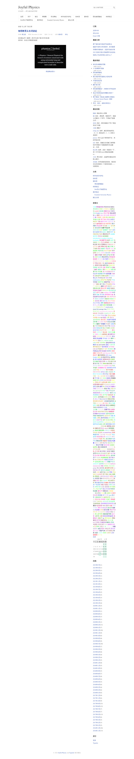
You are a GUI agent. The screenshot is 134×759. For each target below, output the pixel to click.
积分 (108, 226)
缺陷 (107, 355)
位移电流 (104, 334)
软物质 (112, 359)
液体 (111, 393)
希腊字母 (96, 434)
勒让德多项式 (110, 217)
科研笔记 (109, 17)
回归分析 (98, 499)
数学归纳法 (104, 418)
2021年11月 (96, 581)
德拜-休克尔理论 (108, 420)
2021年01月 (96, 603)
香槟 (103, 391)
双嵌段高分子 (100, 307)
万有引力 (107, 209)
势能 (111, 228)
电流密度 (99, 505)
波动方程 (96, 330)
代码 (110, 292)
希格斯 (103, 499)
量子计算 (105, 495)
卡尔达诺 (108, 434)
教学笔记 (40, 20)
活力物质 (96, 361)
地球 (105, 349)
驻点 (102, 428)
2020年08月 (96, 614)
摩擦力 (101, 209)
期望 (108, 338)
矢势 (104, 424)
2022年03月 (96, 576)
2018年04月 (96, 684)
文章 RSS (96, 30)
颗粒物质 (106, 476)
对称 (111, 416)
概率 (112, 338)
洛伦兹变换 (101, 512)
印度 (110, 278)
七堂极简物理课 (109, 401)
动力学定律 (107, 380)
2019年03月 (96, 655)
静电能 (106, 242)
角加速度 (107, 384)
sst (95, 215)
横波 (111, 512)
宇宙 (113, 280)
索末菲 (109, 286)
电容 (100, 234)
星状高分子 (106, 234)
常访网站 (54, 17)
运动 (97, 386)
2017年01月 (96, 725)
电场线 (109, 441)
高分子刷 (106, 213)
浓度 (97, 343)
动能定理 (107, 528)
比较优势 (107, 253)
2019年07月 (96, 644)
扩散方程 (108, 386)
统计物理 (105, 259)
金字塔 (101, 464)
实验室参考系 (107, 514)
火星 (101, 516)
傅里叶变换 (98, 265)
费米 (113, 518)
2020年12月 (96, 606)
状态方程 (107, 464)
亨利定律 (112, 391)
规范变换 (109, 424)
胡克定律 (99, 328)
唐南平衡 (99, 420)
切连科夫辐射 (97, 290)
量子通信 (103, 284)
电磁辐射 (110, 395)
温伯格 (101, 211)
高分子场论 (111, 301)
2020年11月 (96, 608)
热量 (96, 334)
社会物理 (99, 474)
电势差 (109, 280)
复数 (104, 255)
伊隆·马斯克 (104, 485)
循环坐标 (103, 405)
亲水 (97, 480)
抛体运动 (105, 290)
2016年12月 (96, 728)
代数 (110, 374)
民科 (97, 526)
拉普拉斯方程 (99, 462)
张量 (114, 526)
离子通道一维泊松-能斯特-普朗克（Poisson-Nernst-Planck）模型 (104, 98)
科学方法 (105, 265)
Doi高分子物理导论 (26, 20)
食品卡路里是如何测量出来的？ (103, 93)
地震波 (111, 476)
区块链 (100, 495)
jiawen (95, 138)
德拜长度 (96, 424)
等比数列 (111, 361)
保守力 (98, 292)
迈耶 (112, 533)
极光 (107, 372)
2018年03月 (96, 687)
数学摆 (97, 363)
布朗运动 (109, 526)
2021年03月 (96, 600)
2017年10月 (96, 701)
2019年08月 (96, 641)
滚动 (105, 524)
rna (94, 510)
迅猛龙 (106, 299)
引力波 (105, 226)
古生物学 (101, 299)
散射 (113, 432)
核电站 (103, 372)
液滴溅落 (111, 428)
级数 (104, 305)
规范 (113, 424)
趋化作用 (109, 343)
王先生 (95, 162)
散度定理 (108, 437)
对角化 (106, 466)
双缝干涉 (109, 267)
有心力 (95, 278)
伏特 (101, 443)
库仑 (104, 439)
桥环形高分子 (97, 347)
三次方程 (102, 434)
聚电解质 (112, 276)
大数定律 (98, 497)
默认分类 (71, 20)
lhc (114, 370)
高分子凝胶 (107, 251)
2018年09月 (96, 671)
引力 (102, 242)
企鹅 (94, 370)
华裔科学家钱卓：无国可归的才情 (104, 49)
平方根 (97, 378)
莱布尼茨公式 (107, 478)
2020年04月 (96, 619)
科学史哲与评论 (66, 17)
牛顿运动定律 (102, 399)
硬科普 (86, 17)
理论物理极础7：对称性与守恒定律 (104, 89)
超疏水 (104, 232)
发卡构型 (111, 347)
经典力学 (96, 380)
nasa (110, 495)
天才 (105, 322)
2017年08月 (96, 706)
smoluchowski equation (106, 311)
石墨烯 (108, 533)
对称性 (112, 211)
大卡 (99, 334)
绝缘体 (105, 441)
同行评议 (105, 374)
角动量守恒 (103, 240)
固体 (112, 353)
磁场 (100, 424)
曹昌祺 (113, 528)
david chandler (105, 393)
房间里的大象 (108, 294)
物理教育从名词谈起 (27, 30)
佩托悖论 (104, 520)
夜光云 (108, 430)
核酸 (113, 508)
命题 (104, 317)
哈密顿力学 (101, 274)
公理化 (98, 418)
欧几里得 (101, 322)
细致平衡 (107, 282)
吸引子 (100, 491)
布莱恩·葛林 (99, 478)
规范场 (109, 426)
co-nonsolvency (107, 432)
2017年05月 (96, 714)
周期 (101, 363)
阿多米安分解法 (109, 207)
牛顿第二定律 (101, 217)
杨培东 (103, 470)
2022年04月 (96, 573)
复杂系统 (98, 493)
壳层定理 (99, 353)
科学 (113, 251)
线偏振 (108, 324)
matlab (97, 211)
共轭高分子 (107, 313)
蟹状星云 (104, 320)
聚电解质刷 (100, 207)
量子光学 (96, 531)
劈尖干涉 (113, 510)
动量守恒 (107, 409)
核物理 (95, 535)
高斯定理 (110, 221)
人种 (101, 476)
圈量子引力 (111, 462)
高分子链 (107, 326)
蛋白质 (109, 508)
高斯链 (95, 267)
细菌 (96, 257)
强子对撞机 (109, 370)
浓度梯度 (102, 343)
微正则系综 (101, 355)
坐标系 (113, 382)
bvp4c (98, 213)
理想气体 (102, 531)
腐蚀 (100, 395)
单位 (96, 399)
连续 (94, 386)
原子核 (100, 535)
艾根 (101, 510)
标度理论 (108, 224)
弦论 (108, 219)
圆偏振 (103, 324)
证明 (94, 253)
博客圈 (44, 17)
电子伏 (105, 443)
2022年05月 (96, 570)
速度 (106, 263)
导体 (99, 242)
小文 (94, 157)
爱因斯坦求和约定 (99, 261)
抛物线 (108, 378)
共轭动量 (101, 409)
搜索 (114, 7)
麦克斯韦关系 (109, 468)
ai (93, 526)
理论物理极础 (97, 17)
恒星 (104, 533)
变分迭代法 (112, 290)
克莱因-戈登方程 (98, 524)
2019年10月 (96, 636)
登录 (94, 740)
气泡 (107, 391)
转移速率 (110, 449)
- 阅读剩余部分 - (50, 71)
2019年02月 (96, 657)
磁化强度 (109, 363)
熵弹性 (109, 351)
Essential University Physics (55, 20)
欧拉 (94, 324)
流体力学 (112, 265)
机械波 (108, 512)
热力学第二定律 (105, 451)
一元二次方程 (100, 376)
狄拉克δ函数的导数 (99, 64)
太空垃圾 (101, 397)
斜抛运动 (110, 244)
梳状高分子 (111, 443)
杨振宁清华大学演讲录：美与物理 (104, 47)
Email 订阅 (96, 36)
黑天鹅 (102, 294)
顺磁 (104, 363)
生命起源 (104, 508)
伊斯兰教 (98, 487)
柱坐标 (100, 432)
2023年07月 (96, 565)
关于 (29, 17)
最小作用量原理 (108, 271)
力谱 (96, 326)
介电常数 (110, 447)
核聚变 (95, 528)
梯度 (98, 215)
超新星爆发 (96, 320)
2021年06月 (96, 592)
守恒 (96, 263)
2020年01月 (96, 627)
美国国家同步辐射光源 (104, 295)
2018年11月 (96, 665)
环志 (97, 370)
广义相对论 (96, 286)
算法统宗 (104, 453)
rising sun (96, 131)
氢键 (96, 430)
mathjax (106, 292)
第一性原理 (96, 485)
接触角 (105, 480)
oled (99, 317)
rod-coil (95, 349)
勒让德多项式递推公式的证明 (102, 77)
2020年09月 (96, 611)
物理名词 (107, 303)
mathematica (96, 280)
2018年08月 (96, 674)
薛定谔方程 (103, 330)
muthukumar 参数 (109, 422)
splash (106, 428)
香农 (102, 528)
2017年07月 (96, 709)
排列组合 (112, 259)
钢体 (99, 508)
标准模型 (105, 236)
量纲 (94, 520)
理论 (108, 388)
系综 (112, 522)
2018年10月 (96, 668)
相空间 (95, 236)
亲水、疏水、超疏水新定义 (102, 103)
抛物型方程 (111, 524)
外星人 (102, 526)
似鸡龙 (97, 301)
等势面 (95, 282)
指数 (113, 374)
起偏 (112, 324)
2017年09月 (96, 703)
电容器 (111, 242)
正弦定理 (112, 501)
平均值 (105, 338)
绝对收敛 (109, 305)
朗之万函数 (106, 328)
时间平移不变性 (103, 411)
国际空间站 (96, 372)
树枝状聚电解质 (108, 516)
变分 (104, 269)
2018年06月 (96, 679)
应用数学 (96, 414)
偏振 (96, 255)
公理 (107, 317)
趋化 (107, 345)
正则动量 (104, 426)
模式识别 (103, 370)
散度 (100, 230)
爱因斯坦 (96, 209)
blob (94, 445)
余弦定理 (105, 501)
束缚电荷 (99, 332)
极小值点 (105, 403)
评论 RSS (96, 33)
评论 (66, 34)
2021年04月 (96, 598)
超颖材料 (96, 464)
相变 (108, 232)
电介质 (110, 255)
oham (113, 286)
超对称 (113, 455)
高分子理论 (96, 303)
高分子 (108, 248)
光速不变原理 (111, 320)
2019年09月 (96, 638)
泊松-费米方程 (102, 246)
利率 (109, 382)
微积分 (108, 522)
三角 (103, 263)
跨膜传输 (101, 251)
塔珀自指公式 (100, 437)
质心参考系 (98, 514)
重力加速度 (103, 351)
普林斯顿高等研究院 (107, 503)
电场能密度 (104, 457)
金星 (99, 528)
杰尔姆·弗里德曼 (100, 455)
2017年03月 (96, 720)
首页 (21, 17)
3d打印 (97, 516)
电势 (110, 230)
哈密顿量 (108, 274)
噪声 (100, 489)
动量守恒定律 (105, 228)
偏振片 (98, 324)
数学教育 (105, 347)
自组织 (108, 493)
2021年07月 (96, 589)
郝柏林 (108, 470)
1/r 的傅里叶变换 (98, 68)
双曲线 (113, 378)
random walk (108, 365)
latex (101, 213)
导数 (99, 221)
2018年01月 (96, 693)
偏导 (108, 453)
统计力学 (102, 361)
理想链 (100, 236)
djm (102, 292)
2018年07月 (96, 676)
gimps (95, 468)
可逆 (96, 382)
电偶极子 (105, 230)
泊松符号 (107, 416)
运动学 (112, 384)
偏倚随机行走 (100, 224)
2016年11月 (96, 731)
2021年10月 (96, 584)
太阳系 (100, 533)
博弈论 (112, 317)
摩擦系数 (108, 336)
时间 (105, 462)
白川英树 (98, 315)
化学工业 (103, 472)
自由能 (112, 234)
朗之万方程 (106, 489)
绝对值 (108, 376)
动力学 (100, 267)
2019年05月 (96, 649)
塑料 (102, 303)
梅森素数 (112, 466)
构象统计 (101, 349)
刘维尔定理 (104, 276)
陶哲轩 (95, 221)
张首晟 (95, 495)
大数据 (111, 491)
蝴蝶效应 (105, 491)
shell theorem (107, 353)
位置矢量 (96, 384)
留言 (36, 17)
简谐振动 (111, 349)
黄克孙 (100, 259)
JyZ (94, 143)
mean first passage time (100, 309)
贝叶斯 (95, 322)
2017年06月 (96, 712)
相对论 (98, 253)
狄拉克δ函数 (111, 322)
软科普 (77, 17)
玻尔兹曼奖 (98, 359)
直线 (104, 378)
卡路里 (109, 332)
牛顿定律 (103, 522)
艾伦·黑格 (104, 315)
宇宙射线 (109, 284)
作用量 (100, 271)
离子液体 (104, 219)
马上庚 (97, 305)
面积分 (97, 443)
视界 (107, 505)
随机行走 (107, 211)
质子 (94, 457)
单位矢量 (110, 520)
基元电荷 (109, 439)
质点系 (108, 269)
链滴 (99, 257)
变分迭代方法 (99, 483)
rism (114, 393)
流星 (96, 533)
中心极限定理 (105, 497)
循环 (99, 382)
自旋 (112, 248)
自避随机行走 (102, 368)
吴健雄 (106, 483)
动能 (97, 405)
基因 (102, 286)
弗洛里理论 (105, 257)
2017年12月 (96, 695)
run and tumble (100, 345)
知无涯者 (98, 228)
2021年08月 (96, 587)
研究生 (108, 455)
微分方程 (110, 246)
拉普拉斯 (104, 382)
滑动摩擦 (99, 338)
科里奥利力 (100, 407)
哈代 (108, 240)
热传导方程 (100, 388)
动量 (107, 472)
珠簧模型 (96, 395)
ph (93, 430)
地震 (105, 286)
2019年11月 (96, 633)
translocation (109, 307)
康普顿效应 (108, 518)
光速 (110, 505)
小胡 (94, 128)
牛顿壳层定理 (97, 81)
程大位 (98, 453)
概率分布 (101, 365)
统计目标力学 (99, 460)
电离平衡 (101, 282)
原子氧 (105, 395)
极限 (101, 386)
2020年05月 (96, 617)
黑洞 (110, 472)
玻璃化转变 (106, 359)
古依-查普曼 (105, 487)
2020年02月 (96, 625)
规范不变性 (96, 426)
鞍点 (110, 403)
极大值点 (99, 403)
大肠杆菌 (112, 345)
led (101, 317)
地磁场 (111, 372)
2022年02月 (96, 579)
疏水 (101, 480)
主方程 (97, 451)
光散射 (112, 430)
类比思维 (112, 483)
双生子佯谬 (99, 445)
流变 (94, 472)
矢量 (94, 207)
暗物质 (113, 499)
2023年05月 (96, 568)
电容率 (109, 330)
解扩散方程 (96, 85)
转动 (104, 505)
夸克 (99, 244)
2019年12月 (96, 630)
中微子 (108, 499)
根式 (101, 378)
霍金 (113, 284)
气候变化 (99, 501)
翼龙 (101, 301)
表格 (108, 297)
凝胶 (94, 292)
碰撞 (108, 288)
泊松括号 (98, 276)
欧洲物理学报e (105, 357)
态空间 (101, 380)
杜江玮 (95, 150)
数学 (111, 232)
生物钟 (113, 493)
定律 (101, 305)
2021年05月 (96, 595)
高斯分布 (108, 261)
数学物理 (102, 414)
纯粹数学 (111, 411)
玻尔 (97, 284)
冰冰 (94, 123)
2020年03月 (96, 622)
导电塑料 (101, 313)
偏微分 (100, 269)
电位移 (105, 332)
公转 (97, 472)
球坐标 (95, 432)
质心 (102, 340)
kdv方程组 (96, 522)
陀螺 (94, 501)
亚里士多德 (107, 397)
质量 (104, 267)
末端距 (100, 255)
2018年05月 (96, 682)
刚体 (99, 248)
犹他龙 (111, 299)
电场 (94, 213)
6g (103, 518)
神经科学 (104, 447)
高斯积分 (104, 244)
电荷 (100, 439)
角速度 (101, 384)
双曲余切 (101, 326)
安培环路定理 (100, 336)
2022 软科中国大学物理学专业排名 (104, 52)
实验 (112, 388)
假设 (105, 388)
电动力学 (104, 288)
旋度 (112, 240)
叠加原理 (99, 441)
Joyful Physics (29, 6)
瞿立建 (24, 34)
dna (107, 361)
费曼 (102, 253)
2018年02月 (96, 690)
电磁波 (112, 288)
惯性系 (95, 512)
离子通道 (105, 474)
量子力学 (104, 221)
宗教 (110, 485)
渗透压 (112, 219)
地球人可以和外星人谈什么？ (102, 55)
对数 (94, 376)
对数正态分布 (108, 460)
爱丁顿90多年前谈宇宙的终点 (102, 44)
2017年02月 (96, 722)
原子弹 (98, 520)
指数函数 (101, 430)
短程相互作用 (111, 368)
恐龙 (96, 299)
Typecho (95, 743)
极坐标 (110, 263)
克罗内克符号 (110, 414)
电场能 (98, 457)
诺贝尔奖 (107, 445)
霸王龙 (105, 301)
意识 (99, 447)
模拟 (99, 357)
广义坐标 (110, 407)
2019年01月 (96, 660)
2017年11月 (96, 698)
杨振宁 (103, 248)
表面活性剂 (96, 393)
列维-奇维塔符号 (98, 416)
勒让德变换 (100, 468)
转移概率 (104, 449)
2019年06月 (96, 646)
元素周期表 (96, 503)
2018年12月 (96, 663)
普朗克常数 (111, 399)
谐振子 (100, 518)
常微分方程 (96, 219)
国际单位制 (96, 288)
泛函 (105, 407)
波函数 (112, 328)
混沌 (99, 263)
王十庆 (112, 470)
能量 (112, 269)
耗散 (99, 340)
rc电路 (97, 489)
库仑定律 (99, 226)
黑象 (97, 294)
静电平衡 (104, 280)
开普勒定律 (101, 278)
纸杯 (94, 113)
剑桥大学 (98, 428)
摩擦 (113, 397)
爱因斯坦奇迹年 (98, 401)
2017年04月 (96, 717)
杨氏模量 (106, 510)
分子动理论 (109, 531)
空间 (107, 278)
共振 (102, 493)
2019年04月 (96, 652)
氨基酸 (97, 510)
